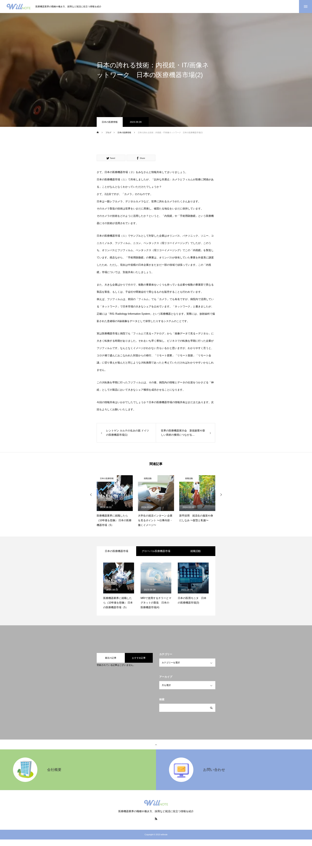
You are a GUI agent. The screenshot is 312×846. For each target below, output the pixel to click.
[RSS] (156, 818)
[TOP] (156, 744)
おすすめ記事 (139, 658)
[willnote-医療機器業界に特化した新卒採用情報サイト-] (18, 6)
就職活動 (148, 478)
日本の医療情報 (110, 122)
